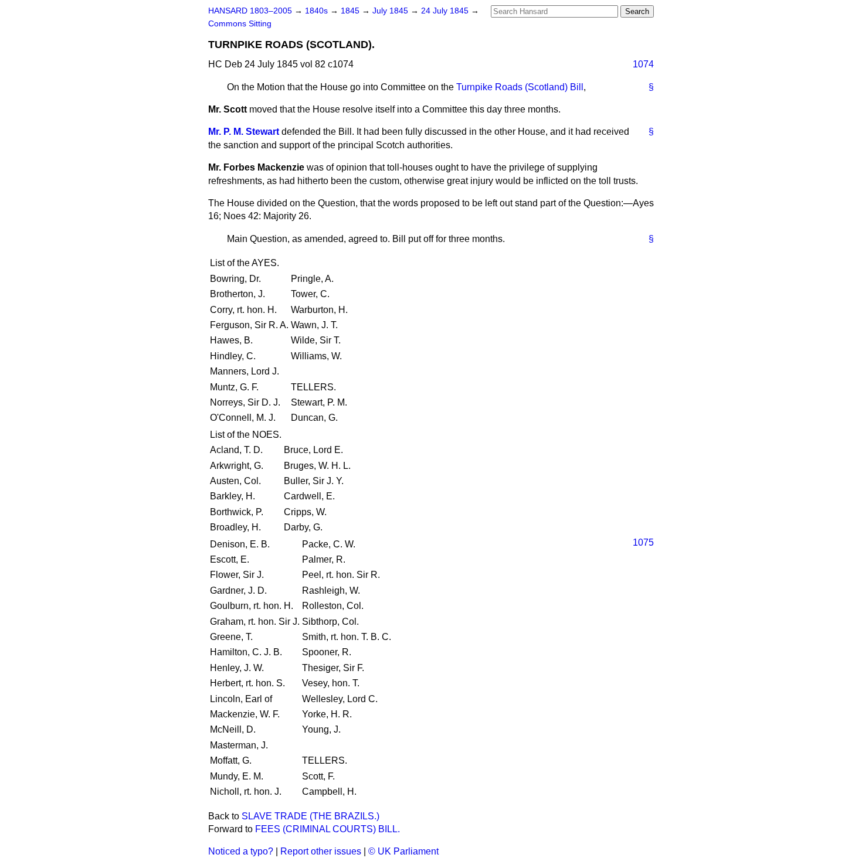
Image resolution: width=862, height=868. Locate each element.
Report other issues (320, 851)
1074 (643, 64)
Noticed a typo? (240, 851)
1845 (351, 10)
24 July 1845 (446, 10)
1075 (643, 542)
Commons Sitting (240, 23)
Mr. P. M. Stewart (243, 132)
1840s (317, 10)
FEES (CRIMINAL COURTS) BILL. (327, 829)
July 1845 (391, 10)
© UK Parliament (403, 851)
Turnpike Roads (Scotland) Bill (519, 87)
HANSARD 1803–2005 (250, 10)
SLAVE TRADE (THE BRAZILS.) (310, 816)
